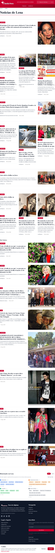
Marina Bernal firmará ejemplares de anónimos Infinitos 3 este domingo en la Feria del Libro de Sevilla (46, 84)
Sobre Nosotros (4, 522)
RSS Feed (31, 513)
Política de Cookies (5, 528)
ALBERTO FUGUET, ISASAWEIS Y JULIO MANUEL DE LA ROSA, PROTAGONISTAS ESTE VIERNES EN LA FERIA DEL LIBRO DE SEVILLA (13, 338)
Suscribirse (41, 530)
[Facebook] (1, 516)
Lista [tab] (49, 473)
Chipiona (24, 6)
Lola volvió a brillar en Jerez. (7, 198)
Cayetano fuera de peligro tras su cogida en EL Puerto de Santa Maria (13, 450)
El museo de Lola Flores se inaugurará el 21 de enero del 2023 (8, 153)
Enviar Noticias (32, 541)
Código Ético (4, 524)
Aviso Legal (3, 532)
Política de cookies (5, 551)
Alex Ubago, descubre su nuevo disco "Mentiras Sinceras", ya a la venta (11, 374)
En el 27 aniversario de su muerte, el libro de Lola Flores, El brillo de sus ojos (46, 144)
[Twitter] (4, 516)
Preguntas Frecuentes (33, 539)
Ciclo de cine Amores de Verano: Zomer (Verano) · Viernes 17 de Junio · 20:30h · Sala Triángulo (12, 315)
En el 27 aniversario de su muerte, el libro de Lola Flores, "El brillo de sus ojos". (8, 131)
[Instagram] (6, 516)
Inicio (1, 8)
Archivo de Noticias (33, 511)
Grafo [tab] (53, 473)
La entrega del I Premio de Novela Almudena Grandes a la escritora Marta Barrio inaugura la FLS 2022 (27, 74)
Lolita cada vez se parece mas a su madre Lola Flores (12, 412)
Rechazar (44, 548)
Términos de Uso (5, 530)
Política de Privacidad (6, 526)
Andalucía (30, 6)
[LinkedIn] (9, 516)
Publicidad (31, 537)
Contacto (3, 533)
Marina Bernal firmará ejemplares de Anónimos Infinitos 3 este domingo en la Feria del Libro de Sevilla (8, 83)
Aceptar (51, 548)
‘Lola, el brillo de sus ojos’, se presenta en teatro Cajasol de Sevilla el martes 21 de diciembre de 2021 (12, 248)
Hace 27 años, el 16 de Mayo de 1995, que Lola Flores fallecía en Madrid (26, 154)
